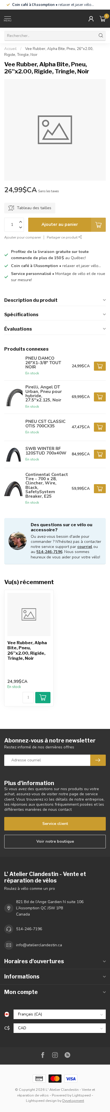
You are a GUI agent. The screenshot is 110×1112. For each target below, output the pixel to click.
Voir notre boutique (55, 841)
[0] (103, 18)
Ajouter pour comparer (22, 237)
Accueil (10, 48)
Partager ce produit (62, 237)
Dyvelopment (73, 1100)
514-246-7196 (49, 551)
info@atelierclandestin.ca (39, 945)
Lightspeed (81, 1095)
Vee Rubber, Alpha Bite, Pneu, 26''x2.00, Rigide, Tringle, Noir (27, 650)
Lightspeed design (41, 1100)
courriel (84, 546)
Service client (55, 823)
